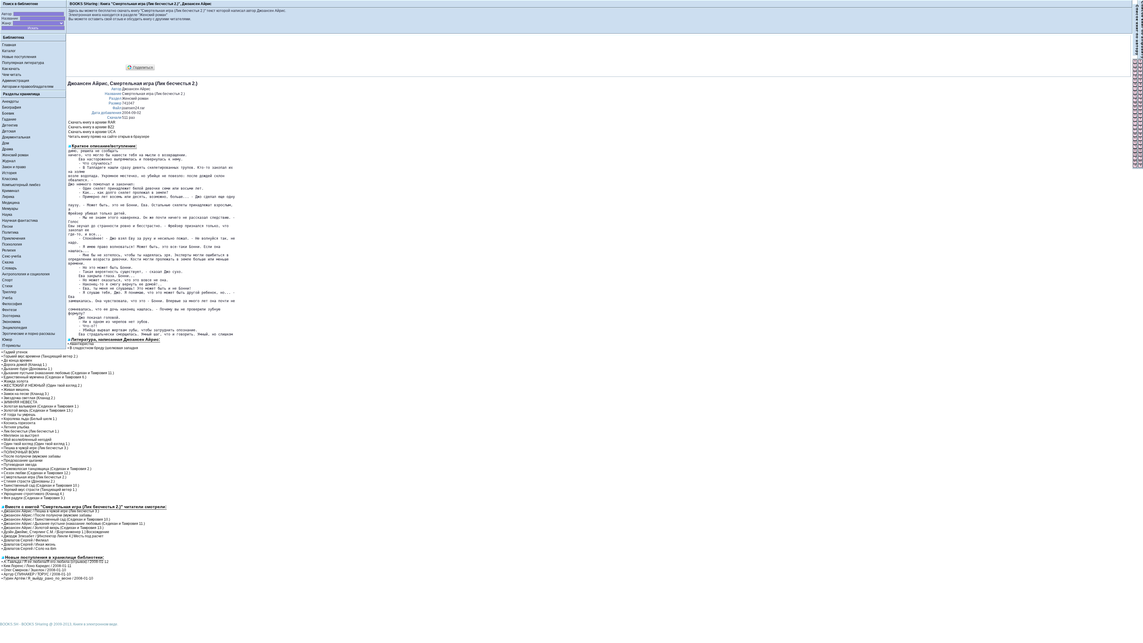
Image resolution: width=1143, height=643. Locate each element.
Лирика (8, 197)
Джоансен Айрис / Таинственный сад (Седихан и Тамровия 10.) (57, 519)
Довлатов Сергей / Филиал (26, 540)
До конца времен (18, 360)
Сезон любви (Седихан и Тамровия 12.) (37, 473)
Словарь (9, 268)
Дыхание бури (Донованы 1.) (28, 369)
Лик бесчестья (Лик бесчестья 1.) (31, 431)
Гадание (9, 119)
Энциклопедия (14, 328)
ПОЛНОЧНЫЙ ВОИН (21, 452)
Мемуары (10, 209)
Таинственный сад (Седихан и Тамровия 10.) (41, 485)
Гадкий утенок (15, 352)
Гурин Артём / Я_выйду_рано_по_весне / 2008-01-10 (48, 578)
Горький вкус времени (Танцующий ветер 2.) (41, 356)
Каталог (8, 51)
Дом (5, 143)
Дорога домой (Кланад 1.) (25, 365)
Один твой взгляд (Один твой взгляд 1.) (37, 444)
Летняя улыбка (16, 427)
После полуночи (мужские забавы (32, 456)
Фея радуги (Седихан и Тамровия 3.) (34, 498)
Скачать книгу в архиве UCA (91, 132)
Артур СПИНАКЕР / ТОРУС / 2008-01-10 (37, 574)
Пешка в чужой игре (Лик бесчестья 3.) (36, 448)
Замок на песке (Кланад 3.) (26, 394)
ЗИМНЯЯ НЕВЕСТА (20, 402)
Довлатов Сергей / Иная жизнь (29, 544)
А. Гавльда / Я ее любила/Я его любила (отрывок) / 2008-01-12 (56, 562)
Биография (11, 107)
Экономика (11, 322)
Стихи (7, 286)
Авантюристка (82, 344)
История (9, 173)
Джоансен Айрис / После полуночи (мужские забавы (48, 515)
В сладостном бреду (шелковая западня (104, 348)
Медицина (11, 203)
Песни (7, 226)
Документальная (16, 137)
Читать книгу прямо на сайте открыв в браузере (108, 137)
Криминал (10, 191)
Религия (9, 250)
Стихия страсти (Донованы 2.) (29, 481)
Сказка (8, 262)
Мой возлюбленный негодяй (27, 440)
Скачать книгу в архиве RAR (91, 122)
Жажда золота (16, 381)
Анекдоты (10, 101)
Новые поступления (19, 57)
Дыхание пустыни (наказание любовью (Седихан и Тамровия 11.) (59, 373)
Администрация (15, 81)
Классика (10, 179)
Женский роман (15, 155)
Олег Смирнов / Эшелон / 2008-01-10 (35, 570)
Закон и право (14, 167)
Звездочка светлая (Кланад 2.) (29, 398)
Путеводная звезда (20, 465)
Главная (9, 45)
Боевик (8, 113)
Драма (7, 149)
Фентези (9, 310)
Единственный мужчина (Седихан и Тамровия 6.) (45, 377)
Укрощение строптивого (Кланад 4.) (34, 494)
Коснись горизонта (19, 423)
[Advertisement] (176, 50)
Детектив (10, 125)
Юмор (7, 340)
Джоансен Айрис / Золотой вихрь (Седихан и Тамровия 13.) (54, 528)
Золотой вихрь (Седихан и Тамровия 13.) (38, 410)
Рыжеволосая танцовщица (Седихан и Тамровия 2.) (47, 469)
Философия (12, 304)
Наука (7, 215)
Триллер (9, 292)
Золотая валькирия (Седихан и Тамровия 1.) (41, 406)
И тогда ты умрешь (19, 415)
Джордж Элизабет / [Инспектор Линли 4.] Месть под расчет (54, 536)
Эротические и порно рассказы (28, 334)
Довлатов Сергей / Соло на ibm (30, 549)
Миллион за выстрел (21, 435)
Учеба (7, 298)
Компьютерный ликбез (21, 185)
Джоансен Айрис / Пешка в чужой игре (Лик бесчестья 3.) (51, 511)
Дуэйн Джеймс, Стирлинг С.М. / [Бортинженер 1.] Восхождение (56, 532)
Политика (10, 232)
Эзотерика (11, 316)
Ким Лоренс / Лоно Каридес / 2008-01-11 (37, 566)
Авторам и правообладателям (27, 87)
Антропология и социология (26, 274)
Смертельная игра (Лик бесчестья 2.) (35, 477)
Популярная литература (23, 63)
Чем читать (11, 75)
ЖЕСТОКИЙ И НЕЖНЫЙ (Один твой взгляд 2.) (43, 385)
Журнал (8, 161)
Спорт (7, 280)
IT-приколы (11, 346)
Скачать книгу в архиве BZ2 (91, 127)
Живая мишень (16, 390)
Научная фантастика (20, 221)
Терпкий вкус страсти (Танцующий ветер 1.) (40, 490)
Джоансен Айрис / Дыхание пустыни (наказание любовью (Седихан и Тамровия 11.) (74, 524)
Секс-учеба (11, 256)
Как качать (11, 69)
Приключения (13, 238)
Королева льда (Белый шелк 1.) (30, 419)
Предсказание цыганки (23, 460)
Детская (9, 131)
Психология (12, 244)
